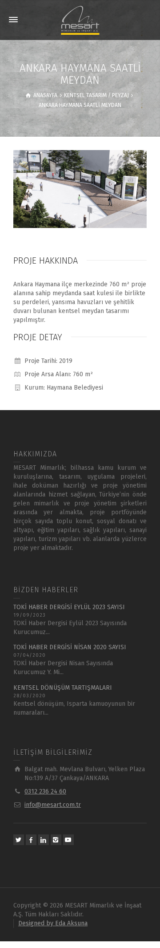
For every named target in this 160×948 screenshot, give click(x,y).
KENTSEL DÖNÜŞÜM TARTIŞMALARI (62, 688)
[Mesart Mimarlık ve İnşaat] (80, 20)
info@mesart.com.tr (52, 805)
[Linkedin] (43, 839)
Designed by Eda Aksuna (53, 923)
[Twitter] (18, 839)
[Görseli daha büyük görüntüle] (80, 189)
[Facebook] (31, 839)
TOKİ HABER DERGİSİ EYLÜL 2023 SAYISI (69, 607)
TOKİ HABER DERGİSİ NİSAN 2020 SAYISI (69, 647)
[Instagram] (56, 839)
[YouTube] (68, 839)
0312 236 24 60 (45, 791)
